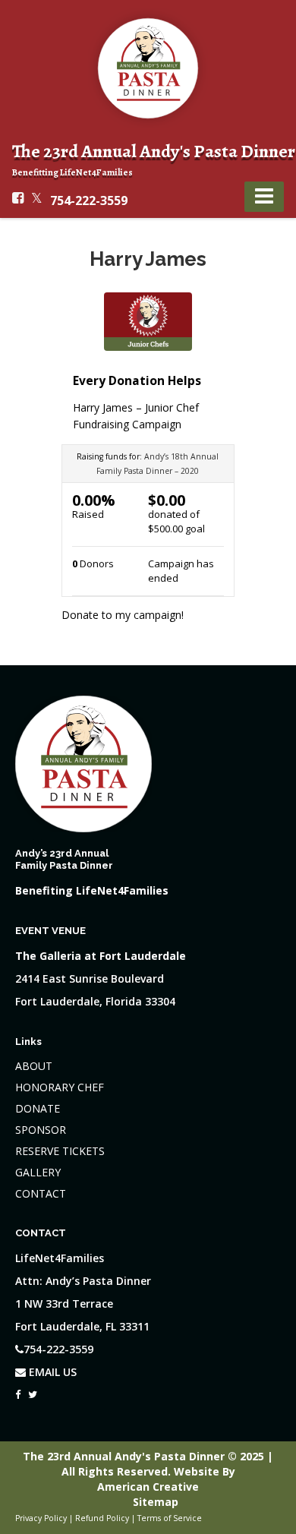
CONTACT (40, 1193)
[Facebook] (17, 1390)
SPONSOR (40, 1129)
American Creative (148, 1486)
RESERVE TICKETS (60, 1151)
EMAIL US (51, 1372)
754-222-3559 (89, 200)
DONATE (37, 1108)
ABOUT (33, 1066)
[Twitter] (32, 1390)
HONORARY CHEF (59, 1087)
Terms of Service (169, 1518)
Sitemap (155, 1502)
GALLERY (38, 1172)
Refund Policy (102, 1518)
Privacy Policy (41, 1518)
